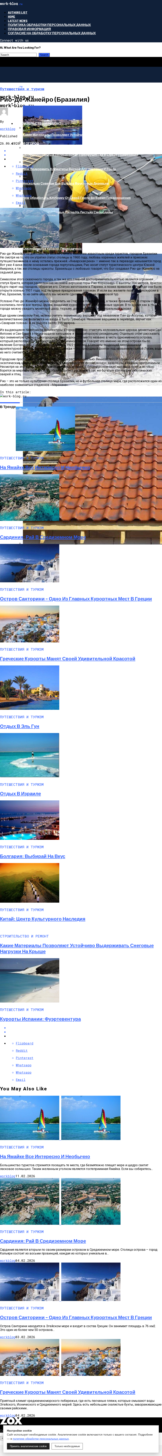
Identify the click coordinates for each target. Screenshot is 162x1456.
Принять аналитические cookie (28, 1446)
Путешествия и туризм (36, 103)
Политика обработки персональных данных (49, 25)
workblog (7, 129)
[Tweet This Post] (85, 1032)
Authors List (17, 12)
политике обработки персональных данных (41, 1438)
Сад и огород (27, 143)
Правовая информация (29, 29)
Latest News (17, 20)
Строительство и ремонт (38, 123)
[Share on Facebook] (85, 151)
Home (11, 16)
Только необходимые (67, 1446)
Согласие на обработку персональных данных (52, 33)
